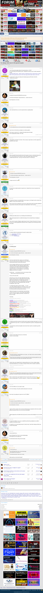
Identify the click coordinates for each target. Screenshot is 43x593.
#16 (41, 369)
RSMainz (8, 495)
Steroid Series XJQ (4, 493)
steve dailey (5, 495)
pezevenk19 (36, 494)
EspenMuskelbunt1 (25, 496)
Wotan (5, 465)
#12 (41, 244)
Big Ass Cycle (6, 464)
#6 (41, 153)
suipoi (2, 495)
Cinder (5, 468)
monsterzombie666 (10, 497)
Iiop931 (30, 493)
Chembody (33, 496)
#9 (41, 198)
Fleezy (39, 465)
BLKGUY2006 (38, 471)
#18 (41, 419)
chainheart (2, 64)
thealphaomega (16, 495)
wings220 (12, 495)
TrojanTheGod (32, 494)
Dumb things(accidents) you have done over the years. (14, 471)
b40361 (28, 495)
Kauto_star (28, 494)
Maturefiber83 (19, 494)
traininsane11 (27, 493)
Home (2, 33)
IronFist (16, 494)
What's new (11, 33)
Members (17, 33)
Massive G (37, 495)
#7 (41, 169)
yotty (32, 495)
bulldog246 (33, 493)
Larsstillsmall (3, 494)
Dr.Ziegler (29, 496)
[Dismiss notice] (41, 38)
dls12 (22, 494)
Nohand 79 (20, 495)
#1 (41, 68)
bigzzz (40, 494)
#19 (41, 431)
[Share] (40, 68)
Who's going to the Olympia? (9, 478)
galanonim (10, 494)
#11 (41, 230)
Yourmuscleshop (3, 496)
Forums (6, 33)
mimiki (34, 495)
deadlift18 (36, 493)
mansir (25, 494)
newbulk (40, 508)
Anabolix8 (39, 496)
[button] (14, 34)
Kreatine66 (17, 493)
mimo (30, 495)
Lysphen (7, 494)
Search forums (7, 35)
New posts (2, 35)
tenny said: (12, 171)
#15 (41, 350)
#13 (41, 319)
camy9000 (20, 496)
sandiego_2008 (22, 493)
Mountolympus (6, 476)
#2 (41, 93)
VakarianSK (16, 496)
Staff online (3, 485)
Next (5, 66)
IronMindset (24, 495)
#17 (41, 384)
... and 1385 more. (4, 498)
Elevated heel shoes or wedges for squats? (12, 467)
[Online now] (4, 142)
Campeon (5, 479)
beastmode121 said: (13, 352)
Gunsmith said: (12, 125)
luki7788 (13, 496)
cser (39, 493)
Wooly (19, 497)
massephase (3, 497)
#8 (41, 186)
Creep (8, 493)
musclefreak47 (15, 497)
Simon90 (36, 496)
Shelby (13, 494)
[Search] (41, 34)
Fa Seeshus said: (13, 371)
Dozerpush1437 (9, 496)
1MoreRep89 (11, 493)
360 (6, 497)
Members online (4, 491)
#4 (41, 123)
